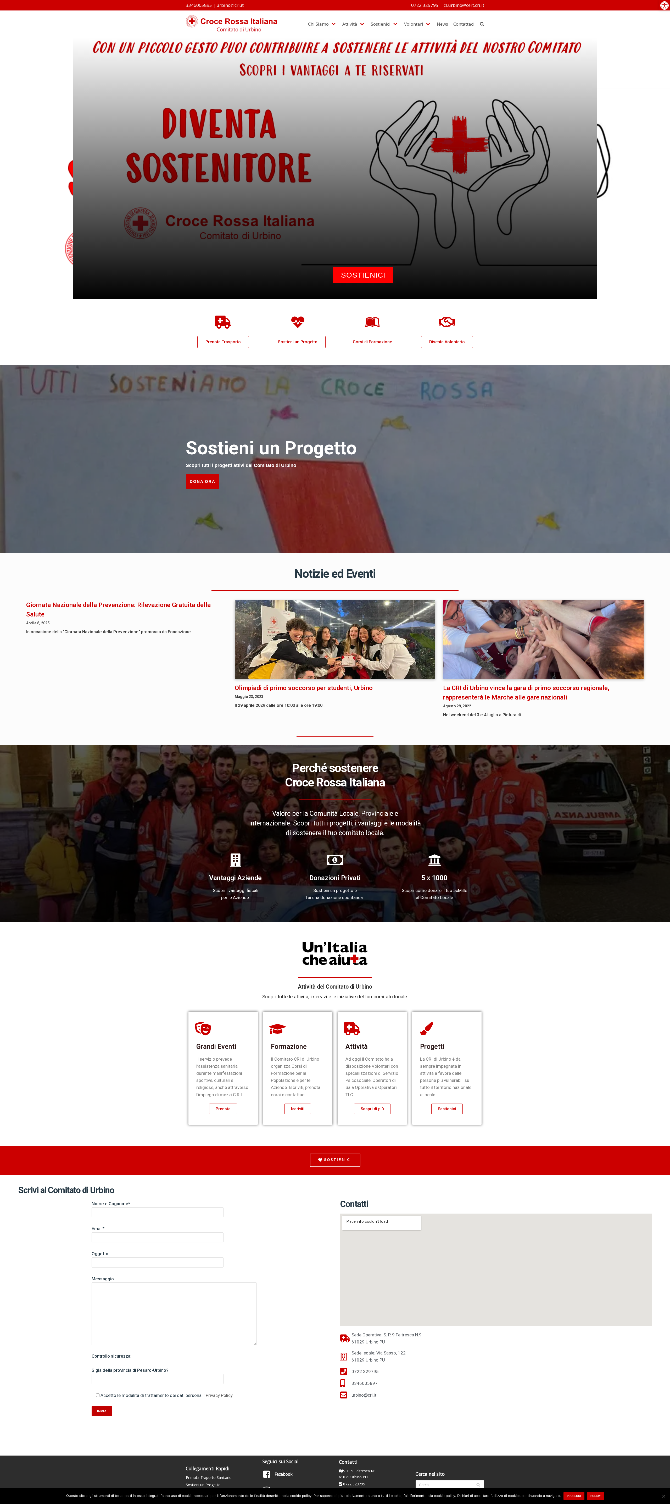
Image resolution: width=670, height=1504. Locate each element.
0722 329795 (424, 5)
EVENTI (358, 183)
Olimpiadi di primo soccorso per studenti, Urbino (304, 688)
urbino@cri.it (230, 5)
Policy (595, 1496)
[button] (664, 5)
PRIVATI (311, 183)
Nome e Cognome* (111, 1203)
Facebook (284, 1474)
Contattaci (463, 24)
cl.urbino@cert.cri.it (464, 5)
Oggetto (100, 1253)
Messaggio (103, 1278)
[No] (663, 1496)
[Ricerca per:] (450, 1484)
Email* (98, 1228)
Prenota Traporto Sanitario (209, 1477)
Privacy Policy (219, 1395)
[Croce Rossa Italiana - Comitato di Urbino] (231, 24)
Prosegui (574, 1496)
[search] (482, 24)
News (442, 24)
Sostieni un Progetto (203, 1484)
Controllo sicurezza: (111, 1356)
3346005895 (199, 5)
